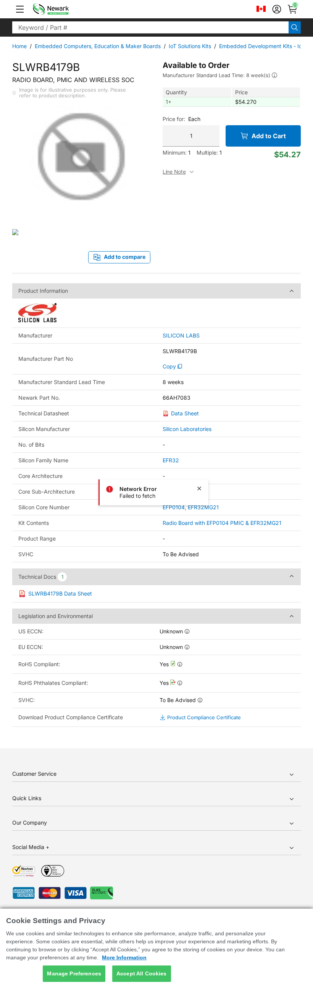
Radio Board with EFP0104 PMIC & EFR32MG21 (222, 523)
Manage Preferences (74, 973)
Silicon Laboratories (187, 429)
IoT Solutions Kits (190, 46)
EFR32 (171, 460)
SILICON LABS (181, 336)
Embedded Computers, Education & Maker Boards (98, 46)
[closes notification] (199, 488)
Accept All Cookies (141, 973)
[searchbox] (150, 27)
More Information (124, 957)
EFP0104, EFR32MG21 (191, 507)
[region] (156, 948)
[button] (19, 9)
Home (19, 46)
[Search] (295, 27)
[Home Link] (62, 9)
